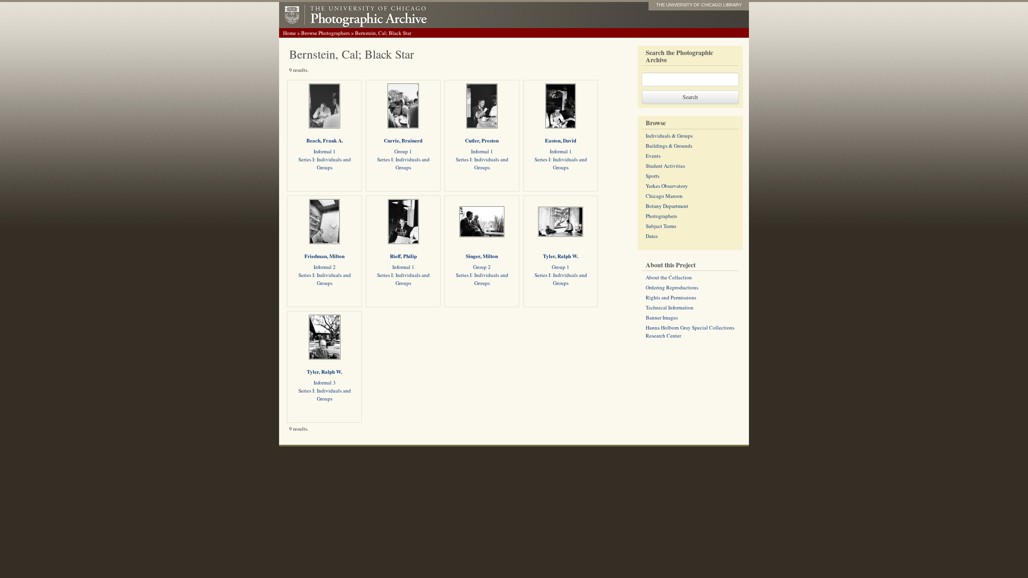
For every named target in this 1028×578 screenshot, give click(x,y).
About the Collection (669, 277)
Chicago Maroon (664, 195)
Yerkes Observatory (667, 185)
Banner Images (662, 317)
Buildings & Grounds (669, 145)
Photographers (661, 216)
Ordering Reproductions (672, 287)
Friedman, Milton (324, 256)
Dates (652, 236)
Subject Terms (661, 226)
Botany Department (667, 206)
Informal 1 (325, 151)
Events (653, 155)
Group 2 (482, 267)
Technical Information (669, 307)
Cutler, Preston (482, 140)
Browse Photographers (325, 33)
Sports (652, 175)
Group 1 (403, 151)
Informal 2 (325, 267)
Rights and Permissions (671, 297)
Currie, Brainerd (403, 140)
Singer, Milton (482, 256)
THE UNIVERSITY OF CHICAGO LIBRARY (699, 4)
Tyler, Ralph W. (560, 256)
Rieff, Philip (403, 256)
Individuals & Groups (669, 135)
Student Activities (665, 165)
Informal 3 (325, 382)
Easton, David (560, 140)
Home (289, 33)
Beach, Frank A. (324, 140)
